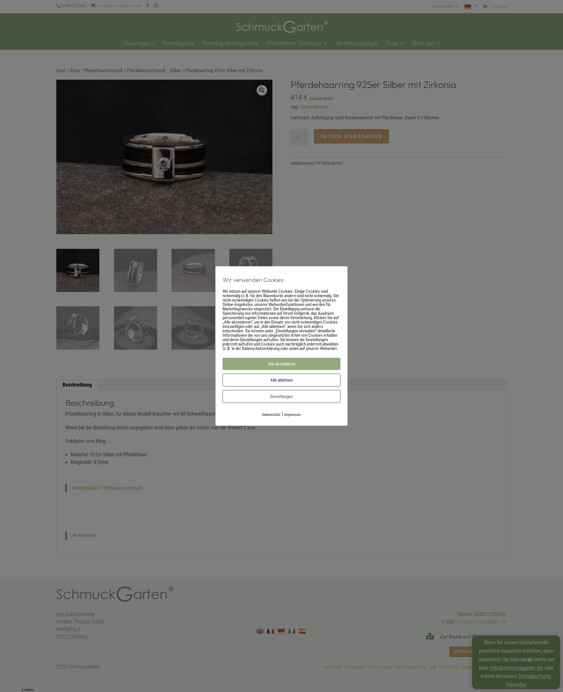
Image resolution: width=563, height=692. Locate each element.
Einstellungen (281, 396)
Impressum (292, 414)
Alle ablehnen (281, 379)
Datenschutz (271, 414)
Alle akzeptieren (281, 363)
